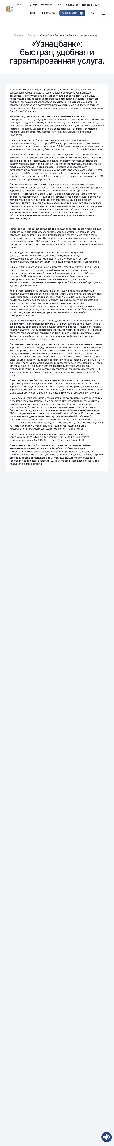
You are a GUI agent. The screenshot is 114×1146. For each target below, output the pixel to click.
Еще (19, 4)
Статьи (31, 35)
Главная (18, 35)
